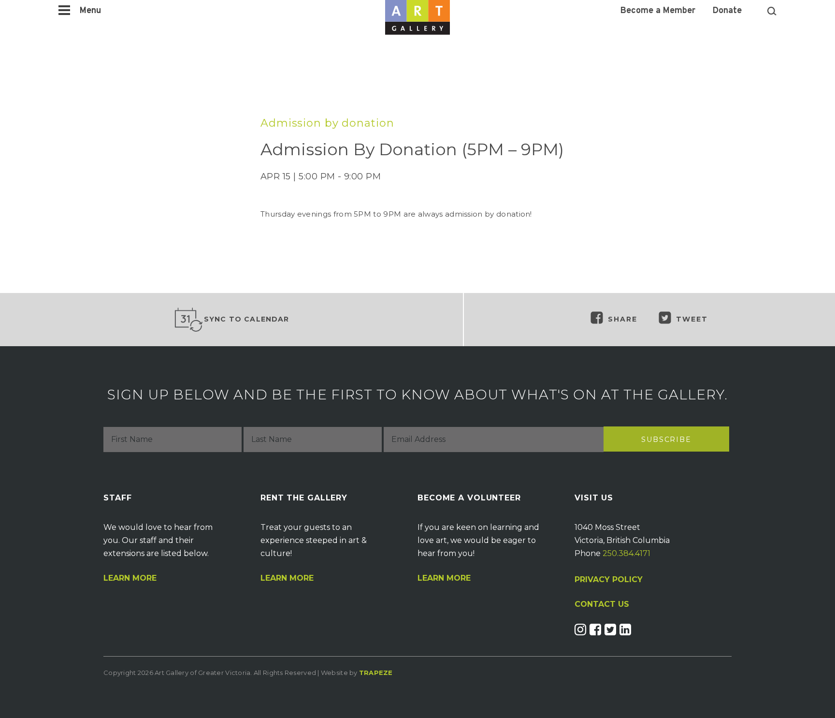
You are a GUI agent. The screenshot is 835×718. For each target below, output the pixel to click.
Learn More (130, 578)
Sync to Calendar (246, 319)
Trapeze (376, 672)
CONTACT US (602, 604)
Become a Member (657, 11)
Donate (727, 11)
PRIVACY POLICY (609, 579)
